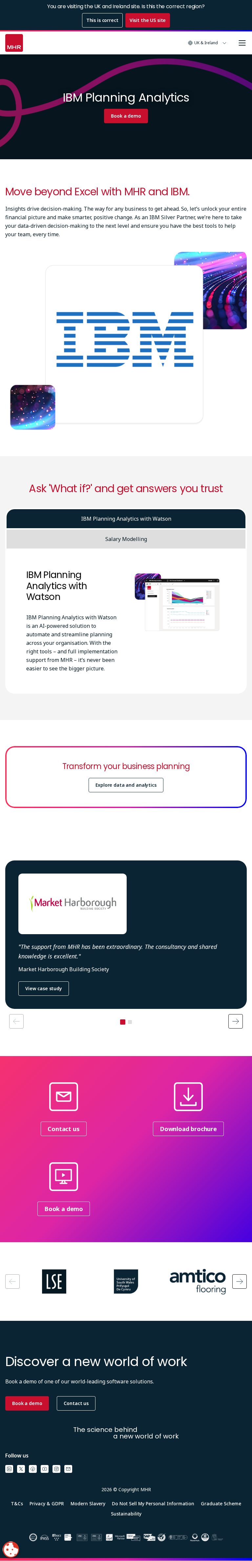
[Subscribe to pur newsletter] (68, 1469)
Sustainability (126, 1514)
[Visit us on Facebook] (33, 1469)
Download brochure (188, 1129)
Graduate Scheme (221, 1503)
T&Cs (17, 1503)
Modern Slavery (88, 1503)
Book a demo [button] (27, 1403)
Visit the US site (148, 20)
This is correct (102, 20)
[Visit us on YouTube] (45, 1469)
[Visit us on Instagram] (56, 1469)
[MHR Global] (14, 43)
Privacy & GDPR (47, 1503)
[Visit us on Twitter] (21, 1469)
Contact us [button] (76, 1403)
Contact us (63, 1129)
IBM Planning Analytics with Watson (126, 518)
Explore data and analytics (125, 785)
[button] (207, 42)
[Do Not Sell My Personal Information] (11, 1549)
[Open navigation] (242, 43)
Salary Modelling (126, 539)
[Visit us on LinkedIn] (9, 1469)
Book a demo (126, 116)
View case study (43, 988)
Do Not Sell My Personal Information (153, 1503)
